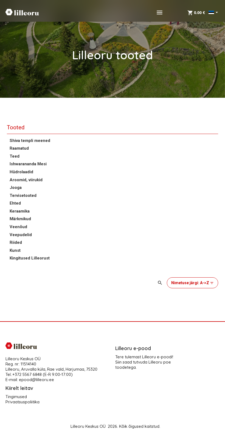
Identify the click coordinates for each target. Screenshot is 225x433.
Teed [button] (14, 156)
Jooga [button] (16, 187)
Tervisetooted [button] (23, 195)
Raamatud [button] (19, 148)
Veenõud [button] (18, 226)
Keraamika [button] (20, 211)
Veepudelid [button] (21, 234)
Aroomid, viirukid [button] (26, 179)
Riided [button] (16, 242)
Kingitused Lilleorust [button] (30, 258)
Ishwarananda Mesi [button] (28, 163)
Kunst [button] (15, 250)
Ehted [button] (15, 203)
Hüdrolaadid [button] (21, 171)
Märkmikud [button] (20, 218)
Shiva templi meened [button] (30, 140)
